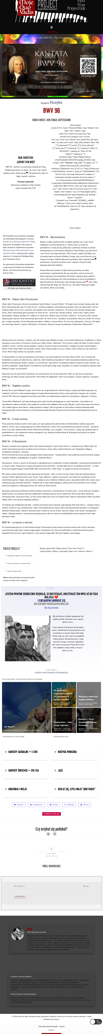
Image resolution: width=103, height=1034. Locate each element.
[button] (51, 27)
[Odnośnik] (38, 899)
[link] (24, 173)
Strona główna (23, 38)
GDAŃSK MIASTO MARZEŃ (45, 672)
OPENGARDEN (61, 672)
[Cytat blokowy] (32, 899)
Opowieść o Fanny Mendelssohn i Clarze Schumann (88, 722)
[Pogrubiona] (15, 899)
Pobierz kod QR (51, 814)
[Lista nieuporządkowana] (30, 899)
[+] (44, 899)
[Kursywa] (18, 899)
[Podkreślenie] (21, 899)
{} (41, 899)
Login (87, 886)
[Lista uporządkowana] (27, 899)
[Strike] (24, 899)
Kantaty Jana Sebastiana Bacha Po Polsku (19, 241)
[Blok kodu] (35, 899)
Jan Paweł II (9, 727)
